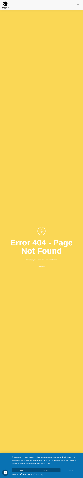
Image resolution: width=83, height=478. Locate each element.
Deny (22, 470)
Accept (47, 470)
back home (41, 266)
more (71, 470)
